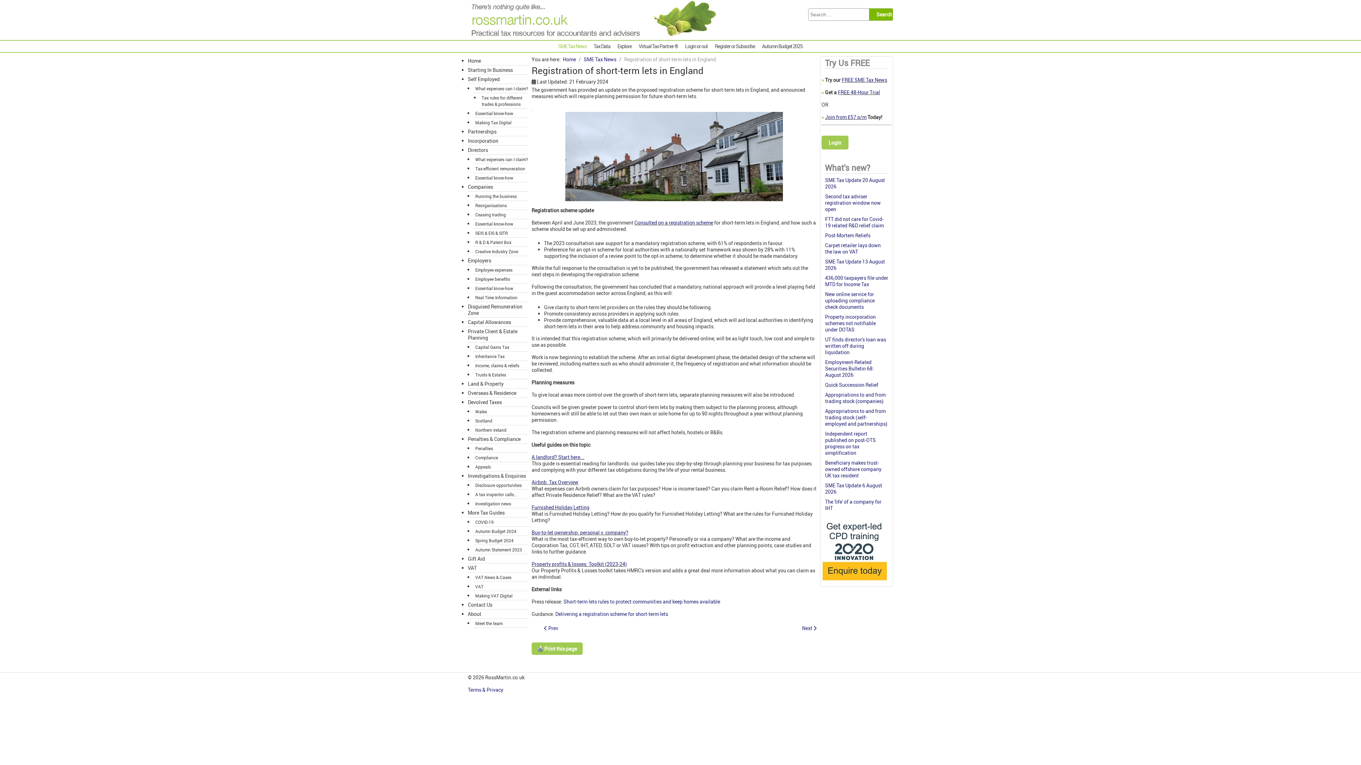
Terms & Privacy (486, 689)
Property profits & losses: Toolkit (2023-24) (579, 564)
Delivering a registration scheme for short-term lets (611, 614)
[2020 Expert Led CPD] (854, 582)
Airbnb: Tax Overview (555, 482)
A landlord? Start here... (558, 457)
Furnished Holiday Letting (560, 507)
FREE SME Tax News (864, 79)
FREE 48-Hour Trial (859, 92)
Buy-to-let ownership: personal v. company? (580, 532)
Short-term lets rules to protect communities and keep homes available (642, 601)
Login (835, 142)
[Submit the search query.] (883, 14)
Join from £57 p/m (846, 117)
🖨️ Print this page (557, 648)
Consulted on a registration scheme (673, 222)
